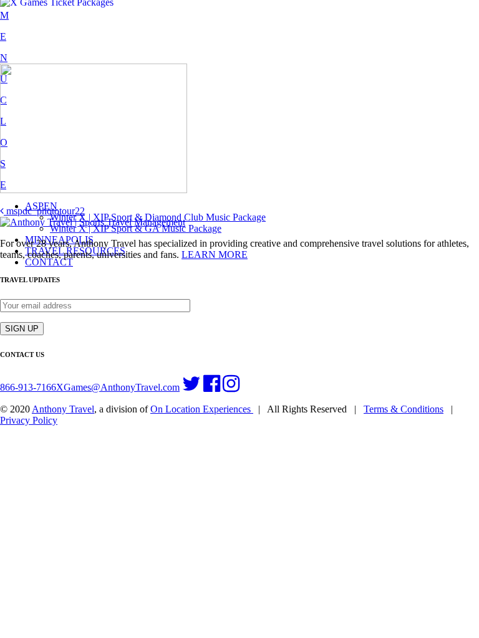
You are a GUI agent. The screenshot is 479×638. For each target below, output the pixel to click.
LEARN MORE (214, 254)
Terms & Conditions (403, 409)
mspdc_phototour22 (44, 211)
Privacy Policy (28, 420)
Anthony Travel (63, 409)
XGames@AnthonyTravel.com (118, 387)
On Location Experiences (201, 409)
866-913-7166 (28, 387)
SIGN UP (22, 328)
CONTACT (49, 262)
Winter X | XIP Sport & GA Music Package (135, 228)
